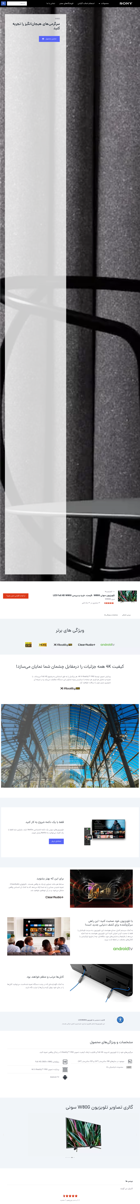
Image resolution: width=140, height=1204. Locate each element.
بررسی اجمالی (126, 615)
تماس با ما (51, 3)
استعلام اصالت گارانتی (86, 3)
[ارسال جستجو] (3, 3)
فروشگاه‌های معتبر (66, 3)
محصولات (105, 3)
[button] (3, 1134)
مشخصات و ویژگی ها (111, 615)
